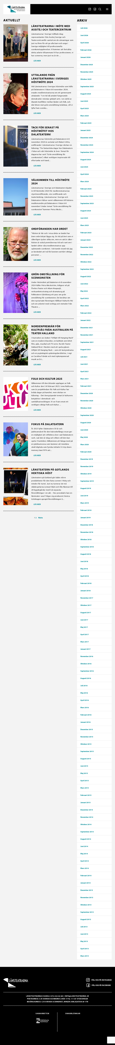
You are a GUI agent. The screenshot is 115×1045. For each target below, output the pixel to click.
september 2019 (87, 481)
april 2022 (84, 298)
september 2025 (87, 86)
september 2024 (87, 152)
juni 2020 (84, 430)
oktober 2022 (85, 262)
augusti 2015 (85, 758)
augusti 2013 (85, 919)
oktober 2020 (85, 408)
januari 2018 (85, 590)
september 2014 (87, 832)
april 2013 (84, 948)
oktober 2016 (85, 663)
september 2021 (87, 342)
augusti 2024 (85, 159)
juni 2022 (84, 284)
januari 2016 (85, 722)
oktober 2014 (85, 824)
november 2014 (86, 817)
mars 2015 (84, 788)
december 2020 (86, 393)
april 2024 (84, 174)
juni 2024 (84, 167)
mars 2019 (84, 503)
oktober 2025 (85, 79)
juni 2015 (84, 766)
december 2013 (86, 890)
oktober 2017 (85, 605)
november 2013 (86, 897)
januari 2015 (85, 802)
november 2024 (86, 145)
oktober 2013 (85, 905)
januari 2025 (85, 130)
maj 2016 (84, 693)
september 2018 (87, 547)
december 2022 (86, 247)
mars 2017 (84, 642)
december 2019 (86, 459)
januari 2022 (85, 320)
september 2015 (87, 751)
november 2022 (86, 254)
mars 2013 (84, 956)
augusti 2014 (85, 839)
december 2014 (86, 810)
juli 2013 (83, 927)
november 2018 (86, 532)
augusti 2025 (85, 94)
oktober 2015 (85, 744)
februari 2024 (85, 189)
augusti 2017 (85, 612)
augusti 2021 (85, 349)
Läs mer (37, 61)
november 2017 (86, 598)
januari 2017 (85, 649)
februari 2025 (85, 123)
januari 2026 (85, 57)
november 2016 (86, 656)
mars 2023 (84, 225)
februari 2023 (85, 232)
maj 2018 (84, 569)
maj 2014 (84, 853)
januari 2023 (85, 240)
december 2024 (86, 137)
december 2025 (86, 64)
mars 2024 (84, 181)
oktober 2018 (85, 539)
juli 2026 (83, 28)
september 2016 (87, 671)
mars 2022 (84, 305)
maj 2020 (84, 437)
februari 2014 (85, 875)
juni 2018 (84, 561)
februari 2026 (85, 50)
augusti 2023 (85, 211)
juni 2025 (84, 101)
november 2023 (86, 196)
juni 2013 (84, 934)
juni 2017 (84, 620)
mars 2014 (84, 868)
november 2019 (86, 466)
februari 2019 (85, 510)
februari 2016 (85, 715)
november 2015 (86, 737)
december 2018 (86, 525)
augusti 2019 (85, 488)
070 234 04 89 (57, 996)
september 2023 (87, 203)
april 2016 (84, 700)
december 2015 (86, 729)
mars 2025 (84, 116)
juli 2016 (83, 685)
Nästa (40, 517)
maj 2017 (84, 627)
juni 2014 (84, 846)
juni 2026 (84, 35)
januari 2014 (85, 883)
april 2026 (84, 42)
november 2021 (86, 335)
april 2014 (84, 861)
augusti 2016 (85, 678)
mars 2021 (84, 379)
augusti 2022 (85, 276)
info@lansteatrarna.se (77, 996)
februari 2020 (85, 452)
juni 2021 (84, 364)
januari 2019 (85, 517)
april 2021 (84, 371)
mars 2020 (84, 444)
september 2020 (87, 415)
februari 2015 (85, 795)
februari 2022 (85, 313)
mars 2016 (84, 707)
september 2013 (87, 912)
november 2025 (86, 72)
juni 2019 (84, 495)
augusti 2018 (85, 554)
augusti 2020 (85, 422)
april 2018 (84, 576)
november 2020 (86, 400)
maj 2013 (84, 941)
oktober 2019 (85, 474)
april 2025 (84, 108)
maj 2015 (84, 773)
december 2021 (86, 327)
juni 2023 (84, 218)
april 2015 (84, 780)
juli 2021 (83, 357)
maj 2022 (84, 291)
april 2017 (84, 634)
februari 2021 (85, 386)
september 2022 (87, 269)
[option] (27, 1020)
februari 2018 (85, 583)
